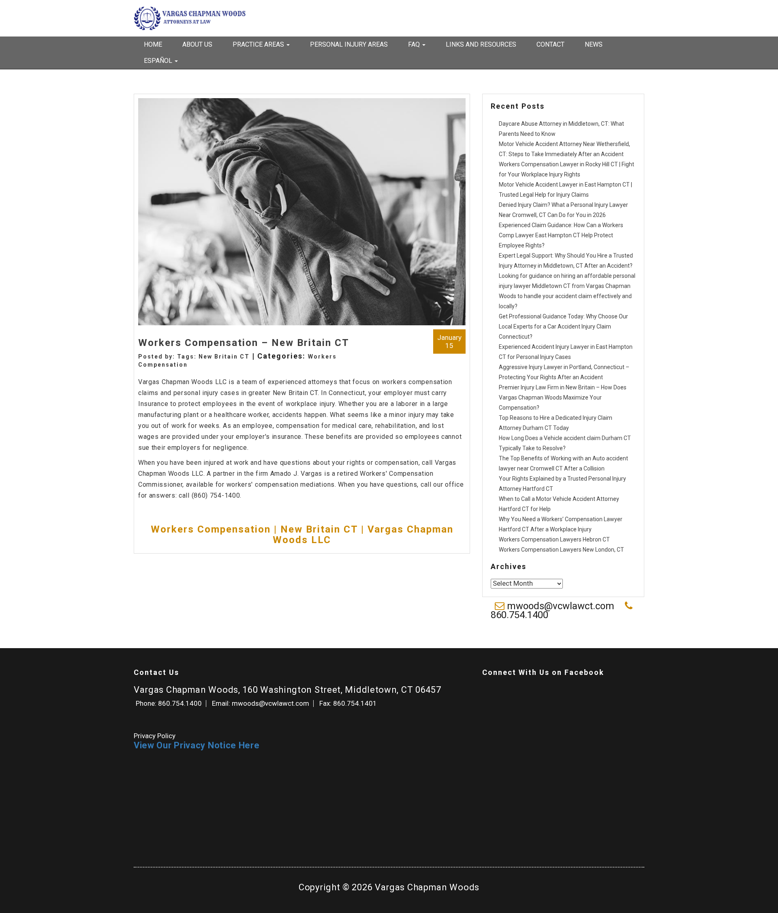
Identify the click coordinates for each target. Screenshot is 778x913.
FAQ (414, 44)
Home (153, 44)
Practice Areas (259, 44)
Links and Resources (481, 44)
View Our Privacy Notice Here (197, 745)
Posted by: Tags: (168, 356)
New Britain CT (224, 356)
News (594, 44)
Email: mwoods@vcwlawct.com (260, 703)
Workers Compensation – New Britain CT (243, 342)
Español (159, 60)
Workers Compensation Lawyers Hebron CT (554, 539)
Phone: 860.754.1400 (169, 703)
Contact (550, 44)
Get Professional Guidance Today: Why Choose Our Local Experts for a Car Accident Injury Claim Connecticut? (563, 326)
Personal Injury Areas (349, 44)
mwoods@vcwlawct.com (560, 606)
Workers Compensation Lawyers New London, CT (561, 549)
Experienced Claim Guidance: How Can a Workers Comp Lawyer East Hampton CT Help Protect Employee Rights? (561, 235)
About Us (197, 44)
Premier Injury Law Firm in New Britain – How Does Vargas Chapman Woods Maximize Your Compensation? (562, 397)
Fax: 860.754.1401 (348, 703)
